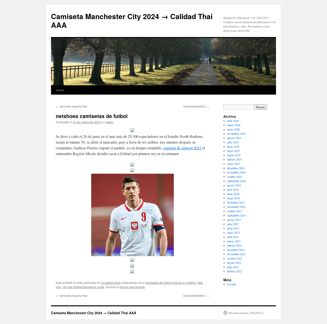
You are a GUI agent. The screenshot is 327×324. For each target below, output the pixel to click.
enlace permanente (132, 287)
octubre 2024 (234, 176)
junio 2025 (233, 146)
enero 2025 (233, 164)
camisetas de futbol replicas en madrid (171, 283)
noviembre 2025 (236, 133)
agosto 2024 (234, 185)
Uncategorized (110, 283)
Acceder (232, 284)
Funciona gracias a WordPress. (246, 313)
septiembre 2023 (236, 215)
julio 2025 (233, 142)
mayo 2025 (233, 151)
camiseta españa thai (71, 106)
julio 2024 (233, 189)
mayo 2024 (233, 198)
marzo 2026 (234, 125)
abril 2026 (233, 121)
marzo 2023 (234, 241)
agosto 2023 (234, 219)
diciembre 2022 (236, 250)
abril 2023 (233, 237)
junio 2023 (233, 228)
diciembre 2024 (236, 168)
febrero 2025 (234, 159)
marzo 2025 (234, 155)
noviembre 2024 (236, 172)
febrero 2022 (234, 271)
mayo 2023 (233, 232)
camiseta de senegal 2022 (182, 147)
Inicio (60, 90)
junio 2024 (233, 194)
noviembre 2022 (236, 254)
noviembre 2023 (236, 207)
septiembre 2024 (236, 181)
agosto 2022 (234, 263)
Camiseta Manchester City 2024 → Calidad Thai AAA (132, 20)
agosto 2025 (234, 138)
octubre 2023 (234, 211)
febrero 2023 (234, 245)
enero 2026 (233, 129)
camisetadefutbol (196, 106)
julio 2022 (233, 267)
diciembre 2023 (236, 202)
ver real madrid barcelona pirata (83, 287)
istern (109, 122)
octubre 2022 (234, 258)
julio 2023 (233, 224)
